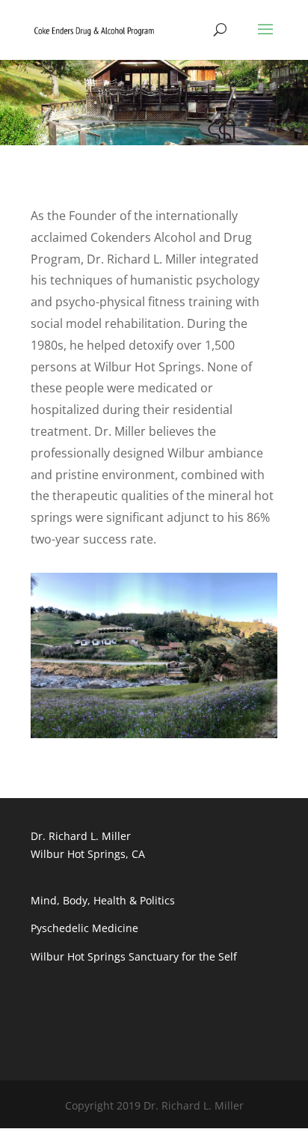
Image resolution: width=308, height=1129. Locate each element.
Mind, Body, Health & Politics (103, 900)
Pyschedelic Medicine (84, 928)
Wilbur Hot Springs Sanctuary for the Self (134, 956)
